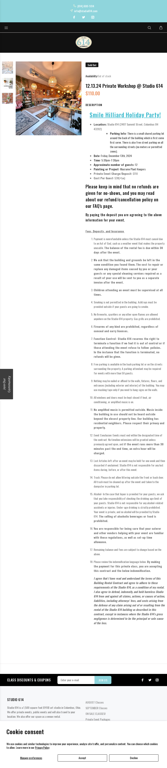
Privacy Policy (42, 747)
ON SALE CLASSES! (95, 713)
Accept (82, 758)
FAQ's (97, 206)
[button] (6, 384)
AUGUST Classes (95, 702)
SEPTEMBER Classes (96, 708)
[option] (7, 69)
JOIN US (103, 680)
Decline (134, 758)
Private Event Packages (98, 719)
